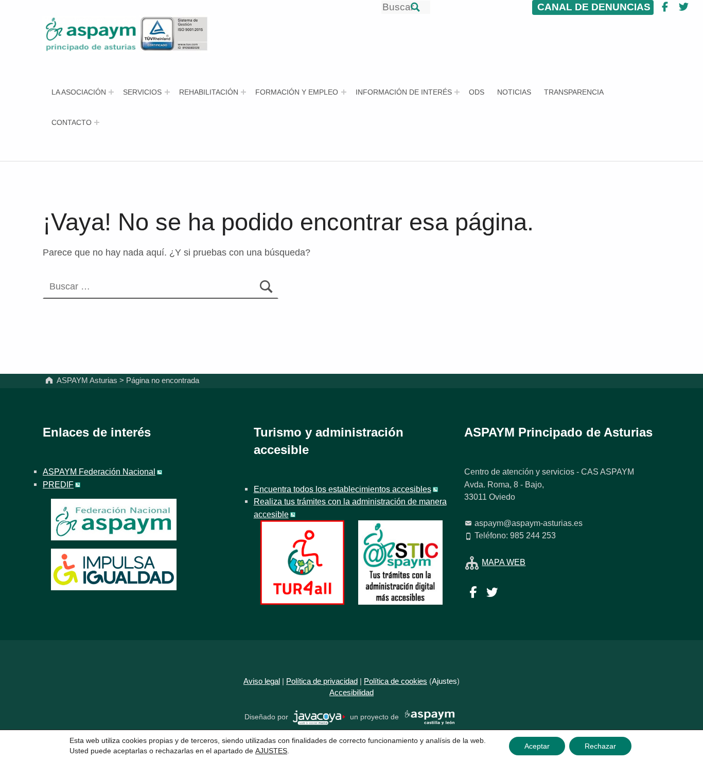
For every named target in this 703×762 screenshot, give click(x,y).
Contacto (71, 122)
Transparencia (574, 92)
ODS (476, 92)
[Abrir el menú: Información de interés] (457, 92)
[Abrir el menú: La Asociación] (111, 92)
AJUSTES (271, 751)
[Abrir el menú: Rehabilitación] (243, 92)
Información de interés (404, 92)
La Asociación (78, 92)
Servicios (142, 92)
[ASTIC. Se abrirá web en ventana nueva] (400, 561)
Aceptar (537, 746)
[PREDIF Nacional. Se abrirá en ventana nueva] (114, 569)
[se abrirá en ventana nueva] (319, 717)
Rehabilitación (208, 92)
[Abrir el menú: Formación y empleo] (343, 92)
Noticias (514, 92)
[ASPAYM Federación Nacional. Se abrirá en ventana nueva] (114, 519)
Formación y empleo (296, 92)
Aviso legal (261, 681)
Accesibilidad (351, 692)
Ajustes (444, 681)
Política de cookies (395, 681)
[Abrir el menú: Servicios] (167, 92)
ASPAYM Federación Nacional (99, 471)
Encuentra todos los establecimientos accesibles (342, 489)
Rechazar (600, 746)
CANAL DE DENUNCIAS (593, 7)
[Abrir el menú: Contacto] (96, 122)
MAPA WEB (503, 562)
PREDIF (58, 484)
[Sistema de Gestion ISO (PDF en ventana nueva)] (174, 33)
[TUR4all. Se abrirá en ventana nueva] (302, 561)
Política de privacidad (322, 681)
